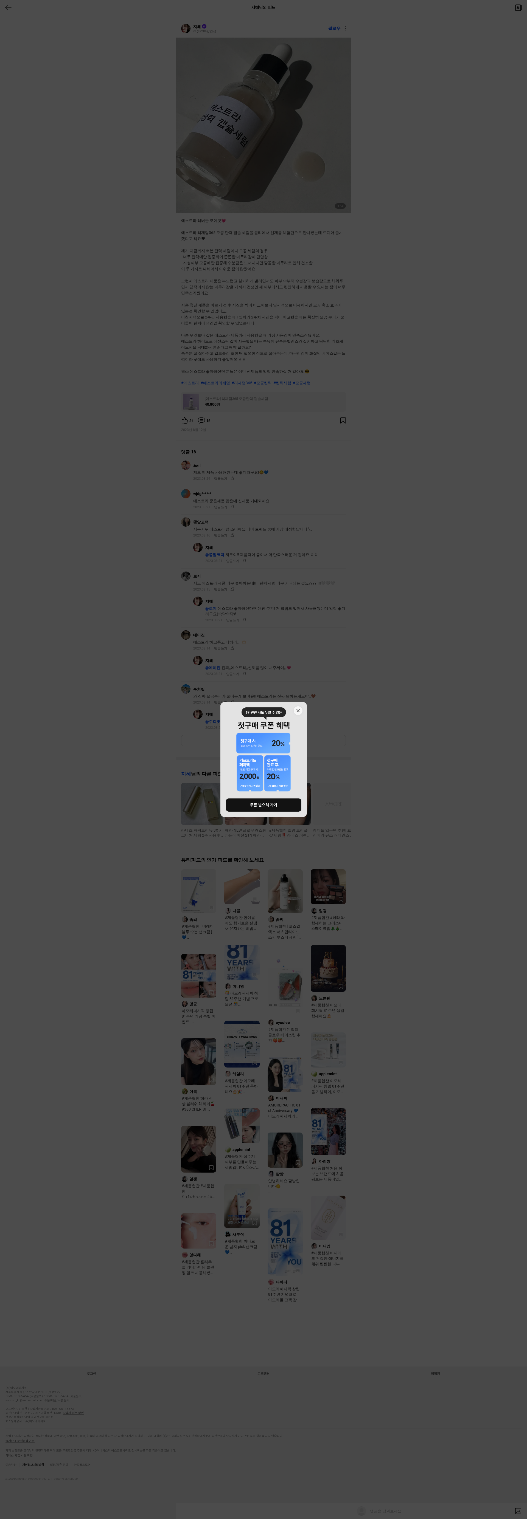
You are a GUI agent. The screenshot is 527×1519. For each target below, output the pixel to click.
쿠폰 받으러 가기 (263, 805)
